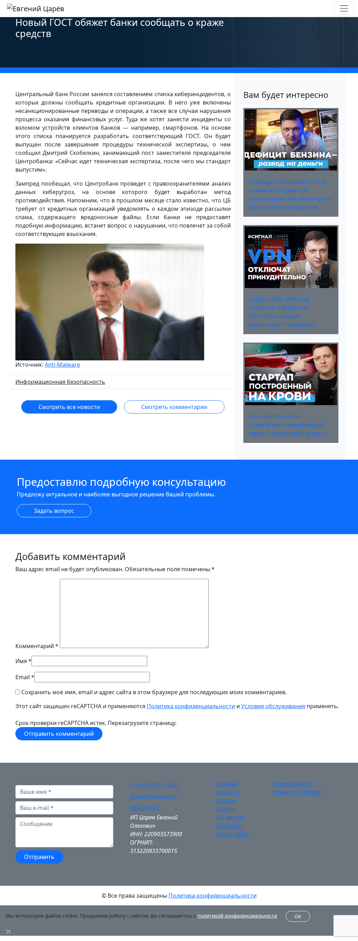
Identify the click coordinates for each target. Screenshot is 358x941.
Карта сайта (232, 834)
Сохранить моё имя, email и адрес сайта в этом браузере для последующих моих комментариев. (154, 692)
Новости (227, 792)
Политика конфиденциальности (191, 706)
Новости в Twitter (297, 792)
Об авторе (230, 817)
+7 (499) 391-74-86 (154, 785)
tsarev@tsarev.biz (153, 796)
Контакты (229, 825)
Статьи (225, 800)
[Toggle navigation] (344, 8)
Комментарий (36, 646)
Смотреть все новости (69, 407)
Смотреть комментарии (174, 407)
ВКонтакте (144, 807)
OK (297, 916)
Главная (227, 784)
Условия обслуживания (273, 706)
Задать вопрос (54, 511)
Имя (21, 661)
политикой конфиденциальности (237, 915)
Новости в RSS (293, 784)
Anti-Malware (62, 364)
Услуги (225, 809)
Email (22, 677)
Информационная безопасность (60, 382)
